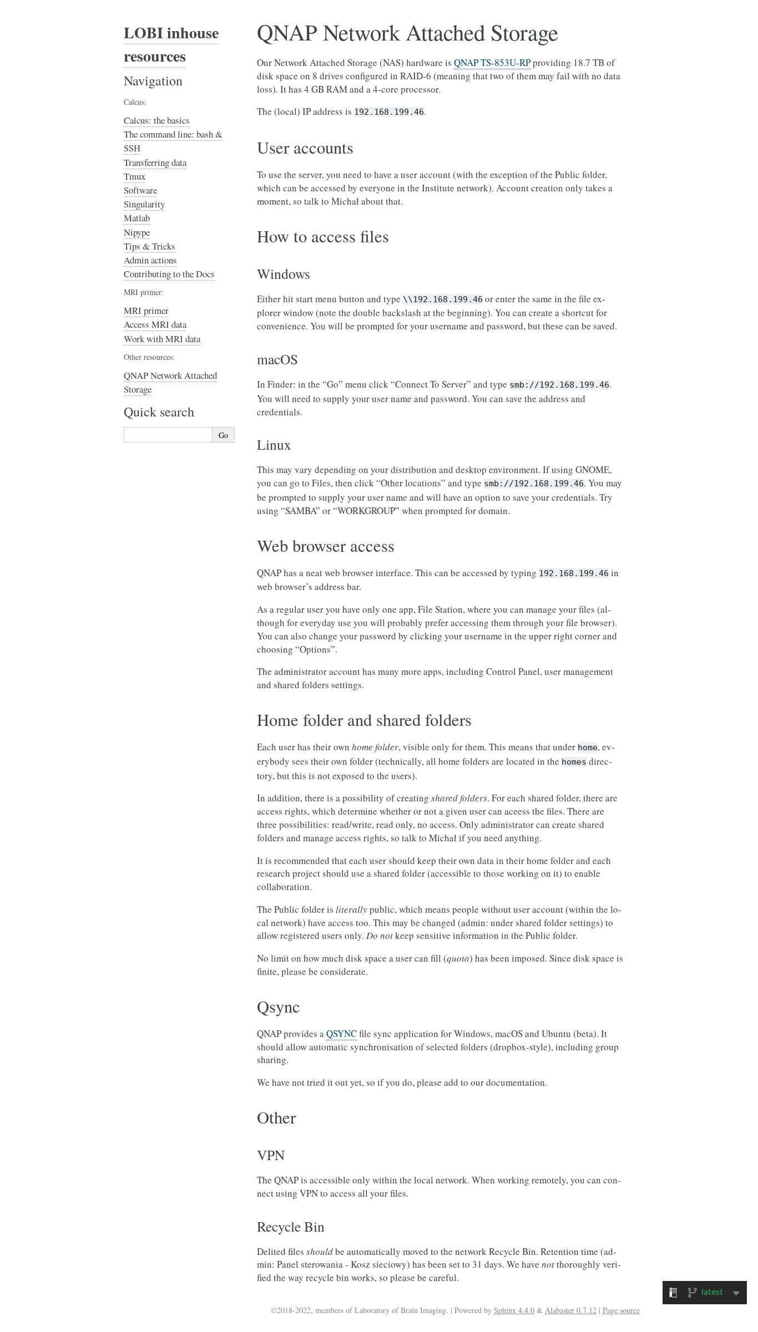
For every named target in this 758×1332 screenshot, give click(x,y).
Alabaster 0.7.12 (571, 1310)
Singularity (144, 203)
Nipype (137, 232)
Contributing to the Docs (169, 273)
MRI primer (146, 310)
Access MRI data (155, 324)
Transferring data (155, 162)
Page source (621, 1310)
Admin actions (150, 259)
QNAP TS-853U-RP (492, 62)
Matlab (137, 217)
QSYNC (341, 1033)
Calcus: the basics (157, 120)
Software (140, 190)
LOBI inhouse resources (171, 44)
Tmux (134, 176)
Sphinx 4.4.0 (514, 1310)
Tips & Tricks (149, 246)
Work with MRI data (162, 338)
